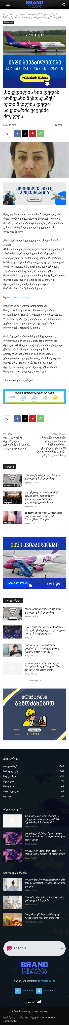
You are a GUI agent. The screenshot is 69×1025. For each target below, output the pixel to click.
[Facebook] (17, 133)
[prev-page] (5, 530)
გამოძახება (33, 680)
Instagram (49, 990)
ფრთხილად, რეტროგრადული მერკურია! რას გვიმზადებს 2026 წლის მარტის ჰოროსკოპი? (42, 666)
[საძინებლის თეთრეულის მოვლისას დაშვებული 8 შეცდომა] (12, 902)
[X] (25, 133)
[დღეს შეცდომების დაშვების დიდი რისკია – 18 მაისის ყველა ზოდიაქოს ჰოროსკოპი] (12, 838)
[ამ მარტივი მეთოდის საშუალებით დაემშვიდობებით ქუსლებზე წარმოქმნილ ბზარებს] (12, 517)
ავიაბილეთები (10, 485)
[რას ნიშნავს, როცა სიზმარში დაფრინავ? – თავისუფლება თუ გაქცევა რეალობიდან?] (12, 650)
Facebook (28, 990)
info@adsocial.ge (46, 980)
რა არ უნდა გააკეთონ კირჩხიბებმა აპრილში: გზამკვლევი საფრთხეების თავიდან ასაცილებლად (45, 630)
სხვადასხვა (19, 14)
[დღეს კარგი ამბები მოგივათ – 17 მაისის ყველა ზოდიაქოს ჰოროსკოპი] (12, 855)
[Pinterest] (32, 133)
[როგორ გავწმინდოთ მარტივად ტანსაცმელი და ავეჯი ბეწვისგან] (12, 919)
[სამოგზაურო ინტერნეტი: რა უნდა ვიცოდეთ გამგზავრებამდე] (12, 480)
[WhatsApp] (40, 133)
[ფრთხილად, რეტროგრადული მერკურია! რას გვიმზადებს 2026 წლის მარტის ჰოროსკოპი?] (12, 668)
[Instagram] (39, 991)
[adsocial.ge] (18, 954)
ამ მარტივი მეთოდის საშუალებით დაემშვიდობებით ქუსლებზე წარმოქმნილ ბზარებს (43, 516)
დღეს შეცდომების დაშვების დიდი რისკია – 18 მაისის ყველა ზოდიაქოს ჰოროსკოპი (45, 836)
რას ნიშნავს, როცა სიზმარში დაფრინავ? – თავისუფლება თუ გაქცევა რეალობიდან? (42, 648)
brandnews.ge (21, 297)
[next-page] (11, 530)
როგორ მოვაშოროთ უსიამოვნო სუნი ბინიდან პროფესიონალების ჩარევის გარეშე (45, 883)
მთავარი (7, 14)
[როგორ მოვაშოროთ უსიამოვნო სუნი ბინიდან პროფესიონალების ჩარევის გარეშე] (12, 884)
